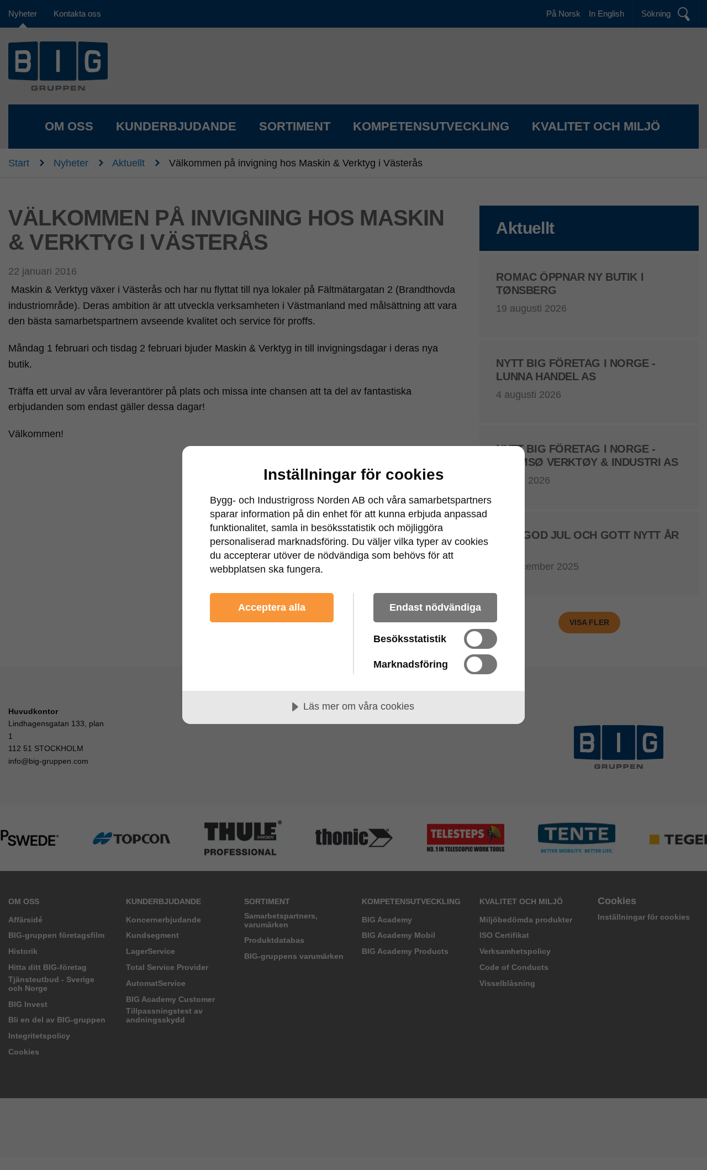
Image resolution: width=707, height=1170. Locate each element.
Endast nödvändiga (435, 607)
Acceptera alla (271, 607)
